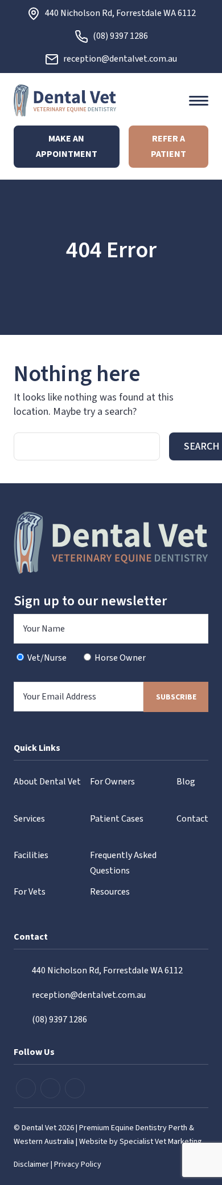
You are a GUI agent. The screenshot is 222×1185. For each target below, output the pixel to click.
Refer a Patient (168, 146)
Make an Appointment (66, 146)
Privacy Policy (77, 1164)
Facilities (31, 855)
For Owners (112, 781)
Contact (192, 818)
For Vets (30, 891)
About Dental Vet (47, 781)
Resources (110, 891)
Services (29, 818)
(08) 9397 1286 (120, 36)
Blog (185, 781)
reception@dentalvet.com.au (120, 58)
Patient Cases (116, 818)
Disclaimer (31, 1164)
